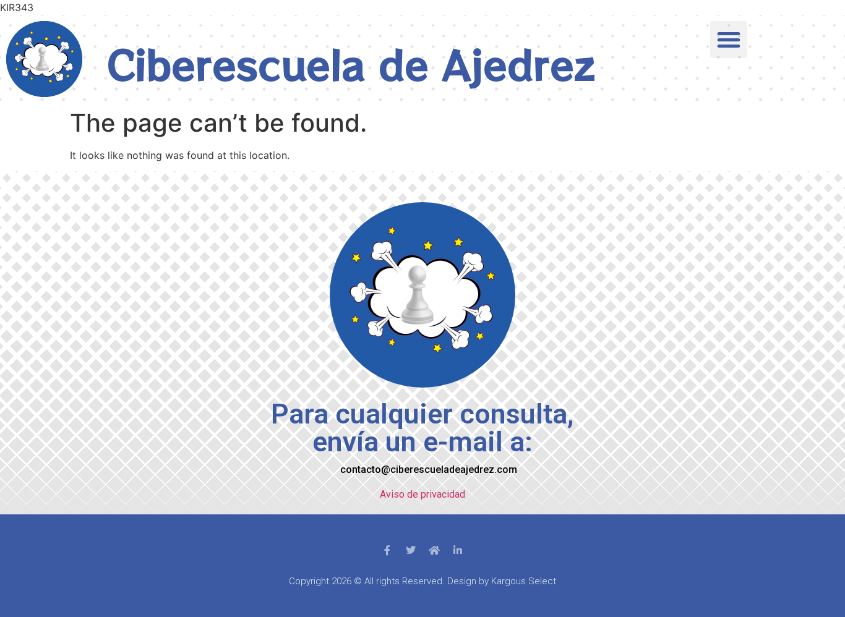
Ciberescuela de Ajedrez (351, 63)
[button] (728, 39)
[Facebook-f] (387, 550)
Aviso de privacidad (422, 494)
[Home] (434, 550)
